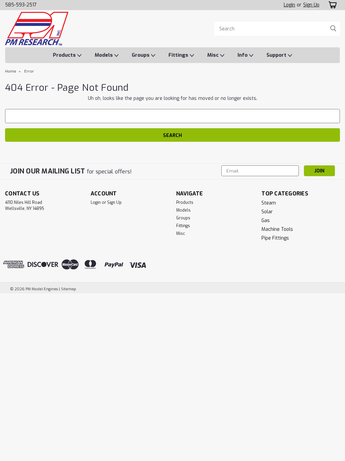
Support (277, 55)
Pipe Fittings (275, 238)
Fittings (179, 55)
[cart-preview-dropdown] (331, 4)
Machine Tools (277, 229)
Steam (268, 203)
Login (289, 5)
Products (65, 55)
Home (10, 71)
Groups (141, 55)
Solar (267, 212)
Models (104, 55)
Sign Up (311, 5)
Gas (265, 220)
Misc (213, 55)
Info (243, 55)
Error (29, 71)
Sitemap (68, 289)
